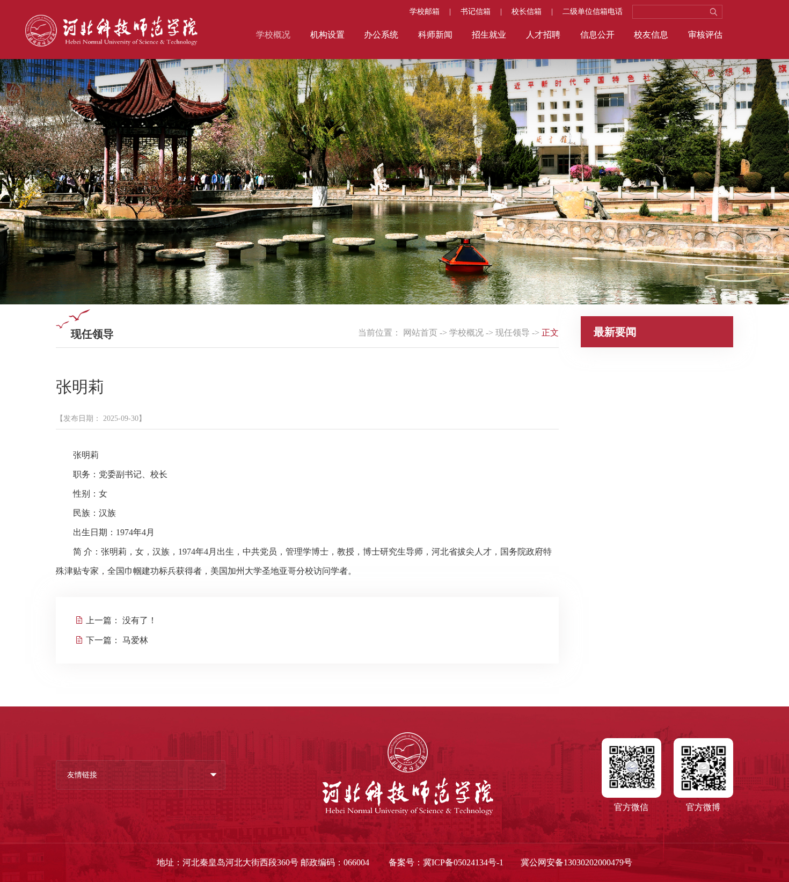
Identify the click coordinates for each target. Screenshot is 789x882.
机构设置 (327, 34)
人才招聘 (543, 34)
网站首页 (420, 332)
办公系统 (381, 34)
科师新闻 (435, 34)
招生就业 (489, 34)
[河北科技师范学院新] (111, 44)
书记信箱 (476, 12)
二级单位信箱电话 (592, 12)
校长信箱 (527, 12)
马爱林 (135, 640)
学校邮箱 (425, 12)
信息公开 (597, 34)
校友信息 (651, 34)
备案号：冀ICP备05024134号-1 (446, 862)
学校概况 (273, 34)
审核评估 (705, 34)
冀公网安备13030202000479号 (576, 862)
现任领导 (512, 332)
